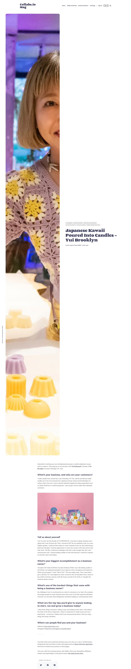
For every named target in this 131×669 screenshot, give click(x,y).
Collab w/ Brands (72, 5)
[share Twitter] (40, 665)
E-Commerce (69, 222)
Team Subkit (77, 245)
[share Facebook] (47, 665)
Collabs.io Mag (28, 5)
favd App (92, 5)
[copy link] (54, 665)
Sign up (106, 5)
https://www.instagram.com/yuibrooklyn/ (58, 629)
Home (63, 5)
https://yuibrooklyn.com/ (51, 626)
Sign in (100, 5)
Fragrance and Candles (90, 222)
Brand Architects (83, 5)
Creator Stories (78, 222)
